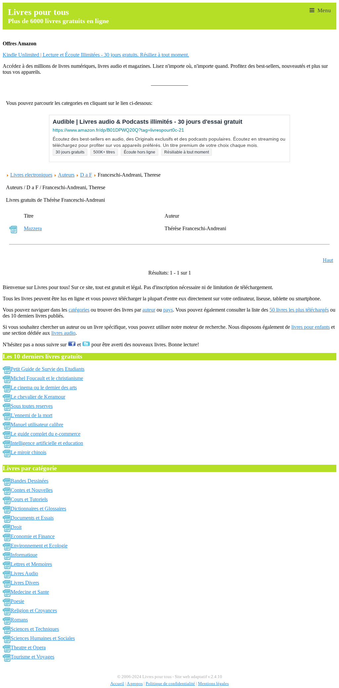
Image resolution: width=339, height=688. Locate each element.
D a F (86, 175)
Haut (328, 260)
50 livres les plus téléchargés (299, 310)
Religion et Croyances (34, 610)
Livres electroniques (31, 175)
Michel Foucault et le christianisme (47, 378)
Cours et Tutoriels (29, 499)
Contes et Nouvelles (32, 490)
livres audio (63, 333)
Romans (19, 620)
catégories (79, 310)
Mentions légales (213, 683)
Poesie (17, 601)
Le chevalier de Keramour (38, 397)
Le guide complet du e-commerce (45, 434)
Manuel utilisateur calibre (37, 424)
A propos (135, 683)
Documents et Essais (32, 518)
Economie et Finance (33, 536)
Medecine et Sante (30, 592)
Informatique (24, 555)
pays (168, 310)
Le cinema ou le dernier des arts (44, 387)
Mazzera (33, 228)
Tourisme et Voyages (32, 657)
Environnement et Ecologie (39, 545)
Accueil (117, 683)
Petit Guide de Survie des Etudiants (47, 369)
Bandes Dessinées (29, 481)
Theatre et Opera (28, 647)
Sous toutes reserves (32, 406)
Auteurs (66, 175)
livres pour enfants (310, 327)
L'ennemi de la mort (31, 415)
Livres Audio (24, 573)
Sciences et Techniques (35, 629)
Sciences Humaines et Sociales (43, 638)
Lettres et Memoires (31, 564)
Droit (16, 527)
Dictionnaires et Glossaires (38, 508)
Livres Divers (25, 582)
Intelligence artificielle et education (47, 443)
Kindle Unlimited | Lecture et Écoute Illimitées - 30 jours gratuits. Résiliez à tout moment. (96, 55)
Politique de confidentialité (170, 683)
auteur (148, 310)
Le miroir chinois (28, 452)
